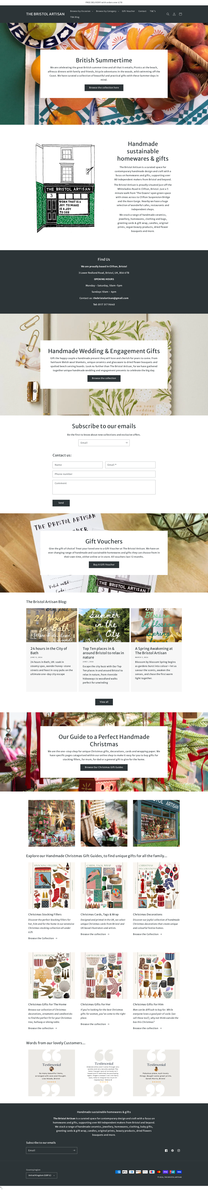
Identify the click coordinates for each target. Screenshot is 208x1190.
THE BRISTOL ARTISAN (173, 1177)
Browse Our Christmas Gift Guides (104, 767)
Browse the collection (104, 378)
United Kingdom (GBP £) (39, 1175)
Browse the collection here (104, 87)
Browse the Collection (41, 938)
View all (104, 702)
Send (61, 502)
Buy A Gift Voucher (104, 564)
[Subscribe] (126, 443)
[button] (81, 11)
